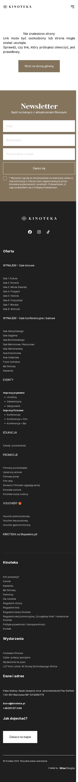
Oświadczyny (14, 401)
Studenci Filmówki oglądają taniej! (21, 485)
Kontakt (7, 628)
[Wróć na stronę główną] (17, 7)
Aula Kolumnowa (12, 353)
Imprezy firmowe (13, 410)
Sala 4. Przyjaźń (11, 291)
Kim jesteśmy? (11, 577)
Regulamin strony (12, 603)
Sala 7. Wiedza (11, 304)
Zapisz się (39, 168)
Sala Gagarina (10, 335)
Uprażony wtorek (12, 472)
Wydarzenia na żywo (14, 662)
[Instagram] (39, 232)
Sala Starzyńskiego (13, 331)
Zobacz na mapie (20, 737)
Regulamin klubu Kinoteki (16, 612)
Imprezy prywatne (14, 392)
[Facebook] (30, 232)
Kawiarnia (8, 370)
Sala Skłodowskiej (13, 348)
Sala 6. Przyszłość (13, 300)
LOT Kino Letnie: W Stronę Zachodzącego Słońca (30, 666)
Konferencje (13, 414)
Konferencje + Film (17, 419)
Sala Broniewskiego (14, 339)
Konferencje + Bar (16, 423)
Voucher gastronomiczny (16, 525)
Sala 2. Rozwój (11, 282)
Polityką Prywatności (45, 187)
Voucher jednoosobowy (16, 516)
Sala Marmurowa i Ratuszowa (18, 344)
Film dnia (8, 480)
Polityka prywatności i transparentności (24, 624)
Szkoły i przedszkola (14, 445)
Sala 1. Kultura (10, 278)
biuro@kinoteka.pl (14, 703)
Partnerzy (8, 594)
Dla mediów (9, 598)
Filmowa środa (11, 476)
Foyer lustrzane (11, 361)
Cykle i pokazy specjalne (16, 657)
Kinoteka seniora (12, 489)
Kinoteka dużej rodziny (15, 494)
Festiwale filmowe (13, 653)
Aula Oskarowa (11, 357)
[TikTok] (48, 232)
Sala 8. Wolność (11, 309)
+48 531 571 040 (12, 708)
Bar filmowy (9, 366)
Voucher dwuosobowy (15, 520)
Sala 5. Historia (11, 295)
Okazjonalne (13, 406)
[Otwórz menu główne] (72, 6)
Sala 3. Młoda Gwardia (15, 287)
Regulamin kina (11, 607)
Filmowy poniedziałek (15, 467)
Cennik (7, 581)
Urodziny (12, 397)
